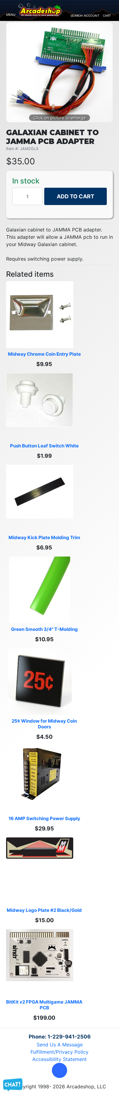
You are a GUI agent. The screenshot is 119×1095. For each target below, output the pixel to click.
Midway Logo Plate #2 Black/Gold (44, 910)
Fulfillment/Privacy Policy (59, 1052)
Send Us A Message (60, 1045)
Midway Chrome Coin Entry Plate (44, 354)
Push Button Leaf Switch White (44, 446)
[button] (59, 1070)
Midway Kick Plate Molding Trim (44, 537)
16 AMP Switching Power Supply (44, 818)
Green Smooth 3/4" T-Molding (44, 629)
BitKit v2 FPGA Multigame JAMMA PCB (44, 1005)
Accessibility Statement (59, 1059)
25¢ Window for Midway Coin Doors (45, 724)
